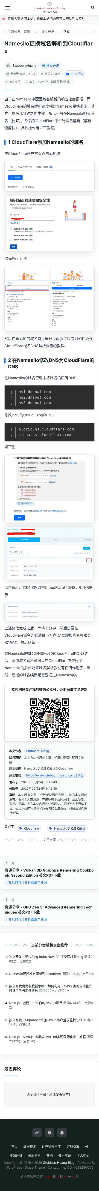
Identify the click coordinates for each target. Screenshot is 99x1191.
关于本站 (64, 1155)
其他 (49, 1155)
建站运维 (15, 1155)
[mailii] (49, 1132)
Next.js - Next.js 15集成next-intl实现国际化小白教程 (47, 1037)
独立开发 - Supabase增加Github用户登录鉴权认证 (45, 1020)
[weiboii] (37, 1132)
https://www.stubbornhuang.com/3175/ (54, 775)
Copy (88, 390)
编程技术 (29, 1146)
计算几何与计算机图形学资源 (26, 882)
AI (86, 1146)
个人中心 (83, 1155)
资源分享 (34, 1155)
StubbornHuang (25, 65)
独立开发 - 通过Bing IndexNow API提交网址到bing (46, 957)
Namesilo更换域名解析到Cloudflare (35, 974)
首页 (14, 1146)
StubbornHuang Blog (59, 1162)
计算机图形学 (51, 1146)
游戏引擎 (73, 1146)
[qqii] (62, 1132)
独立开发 (52, 65)
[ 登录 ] (43, 1094)
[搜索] (93, 7)
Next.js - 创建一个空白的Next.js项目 (35, 1003)
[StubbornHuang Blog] (49, 7)
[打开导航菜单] (7, 8)
